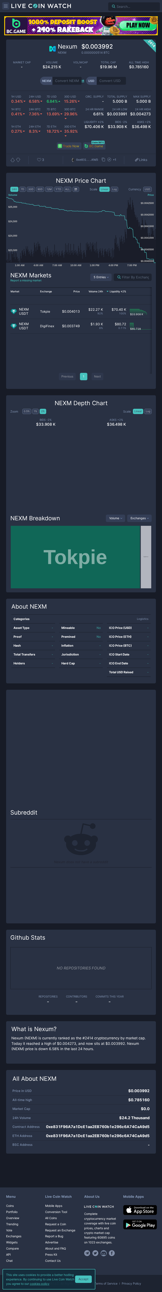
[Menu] (5, 6)
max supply (142, 96)
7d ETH (51, 126)
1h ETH (16, 126)
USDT (23, 314)
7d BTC (51, 109)
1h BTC (16, 109)
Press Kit (51, 1254)
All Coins (51, 1218)
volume (52, 62)
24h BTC (34, 109)
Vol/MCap (80, 62)
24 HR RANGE (94, 109)
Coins (10, 1206)
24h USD (35, 96)
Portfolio (12, 1212)
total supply (117, 96)
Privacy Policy (131, 1283)
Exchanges (138, 518)
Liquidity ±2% (94, 122)
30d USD (70, 96)
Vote (9, 1230)
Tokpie (45, 311)
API (8, 1254)
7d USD (52, 96)
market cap (22, 62)
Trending (12, 1224)
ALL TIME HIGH (139, 62)
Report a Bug (54, 1236)
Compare (12, 1248)
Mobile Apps (53, 1206)
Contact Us (53, 1260)
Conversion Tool (56, 1212)
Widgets (12, 1242)
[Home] (100, 1206)
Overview (12, 1218)
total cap (108, 62)
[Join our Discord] (104, 1253)
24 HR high (143, 109)
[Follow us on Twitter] (95, 1253)
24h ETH (35, 126)
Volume (114, 518)
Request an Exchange (60, 1230)
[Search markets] (117, 277)
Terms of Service (105, 1283)
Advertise (51, 1242)
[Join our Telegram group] (87, 1253)
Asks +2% (144, 122)
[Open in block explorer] (109, 160)
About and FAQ (55, 1248)
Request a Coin (55, 1224)
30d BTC (70, 109)
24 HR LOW (119, 109)
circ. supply (94, 96)
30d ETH (70, 126)
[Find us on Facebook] (112, 1253)
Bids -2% (121, 122)
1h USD (16, 96)
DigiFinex (47, 326)
